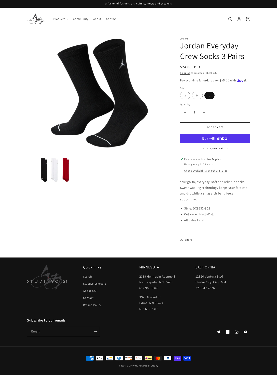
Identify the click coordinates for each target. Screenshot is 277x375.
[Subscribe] (95, 331)
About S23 (90, 291)
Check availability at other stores (205, 170)
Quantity (185, 104)
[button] (61, 19)
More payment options (215, 148)
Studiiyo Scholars (94, 283)
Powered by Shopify (148, 365)
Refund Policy (92, 305)
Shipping (185, 72)
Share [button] (188, 239)
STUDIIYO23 (132, 365)
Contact (88, 298)
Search (87, 276)
